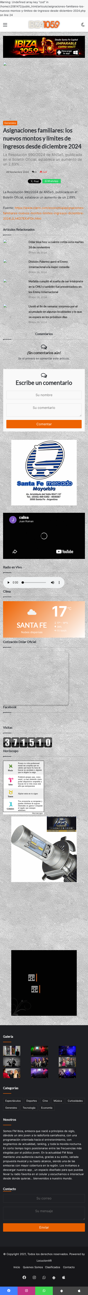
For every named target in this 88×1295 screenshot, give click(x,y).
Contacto (9, 1189)
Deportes (31, 1100)
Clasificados (52, 1267)
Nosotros (9, 1119)
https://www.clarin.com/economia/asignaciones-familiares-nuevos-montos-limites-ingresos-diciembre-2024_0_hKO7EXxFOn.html (44, 213)
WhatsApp (52, 181)
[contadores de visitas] (27, 746)
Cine (45, 1100)
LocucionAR (44, 1260)
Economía (46, 1107)
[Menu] (5, 26)
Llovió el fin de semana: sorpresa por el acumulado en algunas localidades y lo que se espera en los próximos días (55, 311)
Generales (10, 122)
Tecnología (29, 1107)
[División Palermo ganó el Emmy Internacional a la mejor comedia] (14, 265)
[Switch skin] (83, 26)
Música (58, 1100)
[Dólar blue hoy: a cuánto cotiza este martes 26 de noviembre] (14, 245)
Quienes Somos (33, 1267)
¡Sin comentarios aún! (44, 352)
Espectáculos (13, 1100)
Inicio (17, 1267)
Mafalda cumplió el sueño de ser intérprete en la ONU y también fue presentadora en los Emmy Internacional (56, 286)
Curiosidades (75, 1100)
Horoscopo (37, 813)
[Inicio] (44, 24)
